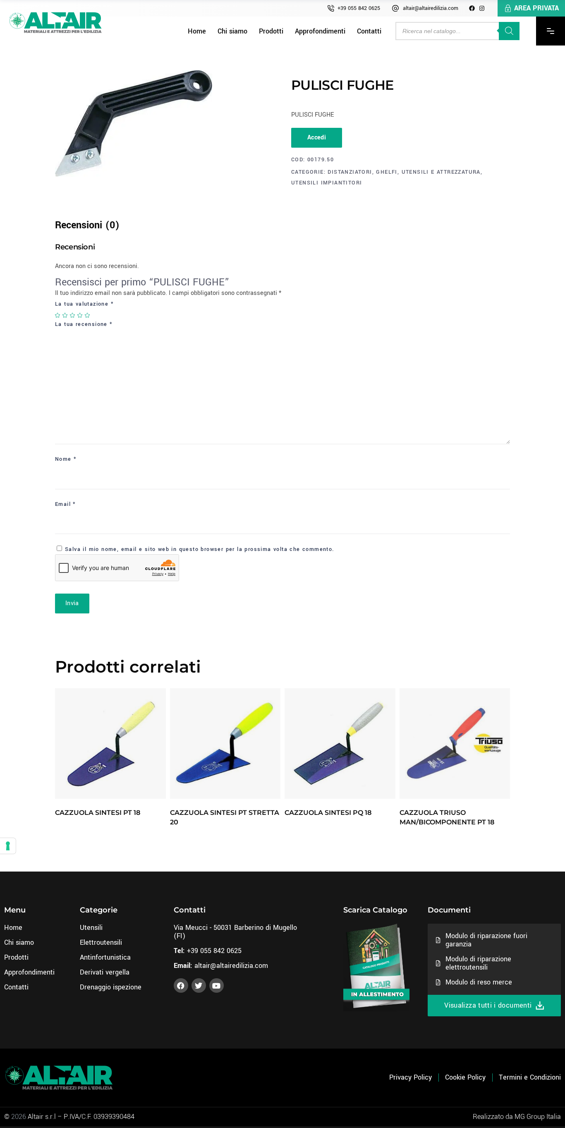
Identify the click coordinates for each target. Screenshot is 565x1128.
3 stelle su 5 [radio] (73, 315)
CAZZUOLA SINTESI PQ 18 (328, 813)
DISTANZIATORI (350, 172)
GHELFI (386, 172)
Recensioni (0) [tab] (87, 225)
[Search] (509, 31)
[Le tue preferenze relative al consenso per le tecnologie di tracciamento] (8, 846)
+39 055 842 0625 (359, 8)
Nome (66, 459)
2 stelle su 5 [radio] (65, 315)
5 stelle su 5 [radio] (88, 315)
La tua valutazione (84, 304)
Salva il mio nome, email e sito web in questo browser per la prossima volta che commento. (200, 549)
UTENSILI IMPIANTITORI (326, 183)
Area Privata (536, 8)
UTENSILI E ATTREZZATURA (441, 172)
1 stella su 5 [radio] (58, 315)
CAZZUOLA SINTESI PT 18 (97, 813)
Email (65, 504)
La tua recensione (84, 324)
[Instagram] (482, 8)
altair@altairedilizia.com (430, 8)
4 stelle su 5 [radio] (80, 315)
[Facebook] (472, 8)
